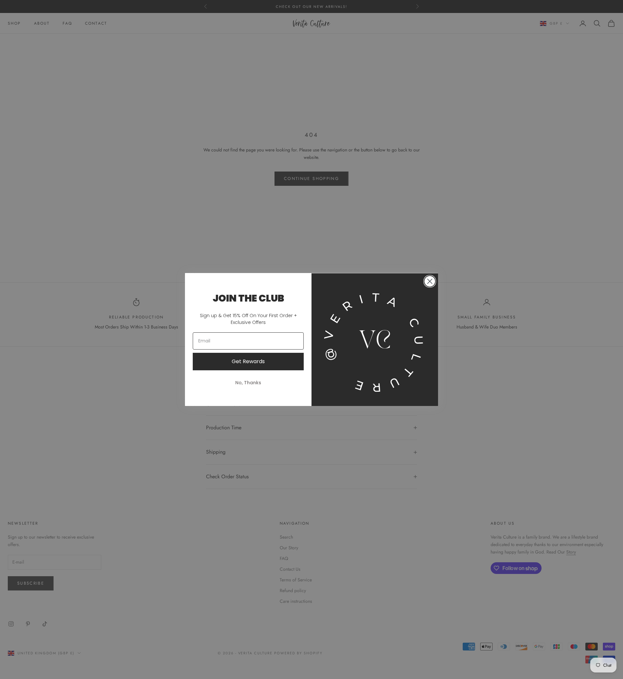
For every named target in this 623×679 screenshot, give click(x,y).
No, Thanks (248, 382)
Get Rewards (248, 361)
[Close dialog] (429, 281)
